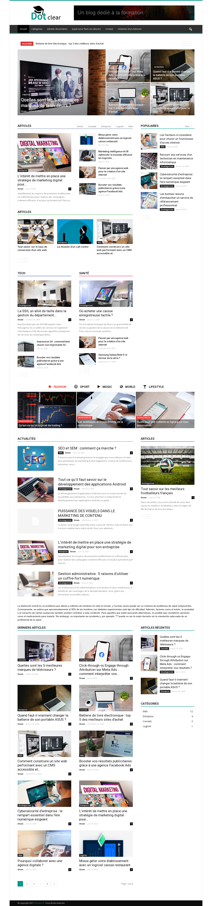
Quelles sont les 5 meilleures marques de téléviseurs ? (40, 668)
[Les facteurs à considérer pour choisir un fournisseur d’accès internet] (149, 141)
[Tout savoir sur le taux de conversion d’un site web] (36, 231)
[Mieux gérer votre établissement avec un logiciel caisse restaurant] (87, 139)
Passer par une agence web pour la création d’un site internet (113, 171)
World (80, 126)
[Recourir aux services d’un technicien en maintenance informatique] (149, 161)
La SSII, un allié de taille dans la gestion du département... (42, 313)
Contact (109, 28)
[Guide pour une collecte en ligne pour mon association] (165, 410)
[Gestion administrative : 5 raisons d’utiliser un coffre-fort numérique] (36, 584)
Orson (24, 111)
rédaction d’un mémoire (130, 28)
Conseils (26, 95)
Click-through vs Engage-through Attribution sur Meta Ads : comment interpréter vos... (104, 670)
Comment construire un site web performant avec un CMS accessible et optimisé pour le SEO (87, 43)
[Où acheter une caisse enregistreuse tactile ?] (106, 293)
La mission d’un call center (73, 246)
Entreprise (159, 67)
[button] (190, 29)
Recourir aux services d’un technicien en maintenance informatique (176, 158)
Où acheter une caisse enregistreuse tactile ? (96, 313)
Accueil (23, 28)
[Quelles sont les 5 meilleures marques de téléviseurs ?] (62, 87)
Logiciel (119, 126)
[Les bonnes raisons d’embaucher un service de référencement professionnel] (149, 200)
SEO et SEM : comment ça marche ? (87, 448)
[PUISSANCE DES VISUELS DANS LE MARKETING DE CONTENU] (36, 521)
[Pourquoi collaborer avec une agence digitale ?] (44, 843)
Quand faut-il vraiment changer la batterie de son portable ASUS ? (43, 717)
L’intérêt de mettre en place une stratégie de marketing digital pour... (42, 180)
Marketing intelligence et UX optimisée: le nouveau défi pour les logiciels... (115, 154)
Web (156, 97)
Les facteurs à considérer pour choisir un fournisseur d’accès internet (176, 138)
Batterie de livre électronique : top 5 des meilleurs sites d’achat (105, 717)
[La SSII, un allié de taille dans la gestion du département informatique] (44, 293)
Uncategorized (116, 64)
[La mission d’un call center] (75, 231)
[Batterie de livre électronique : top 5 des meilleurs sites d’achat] (128, 99)
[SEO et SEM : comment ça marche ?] (36, 458)
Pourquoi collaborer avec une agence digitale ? (40, 863)
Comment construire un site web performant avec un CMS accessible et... (114, 250)
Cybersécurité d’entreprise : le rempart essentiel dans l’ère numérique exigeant (177, 178)
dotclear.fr (39, 903)
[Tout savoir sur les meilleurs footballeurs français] (167, 465)
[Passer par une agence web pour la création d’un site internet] (87, 172)
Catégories (36, 28)
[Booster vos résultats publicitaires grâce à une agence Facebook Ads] (87, 189)
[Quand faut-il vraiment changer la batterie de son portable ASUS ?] (172, 65)
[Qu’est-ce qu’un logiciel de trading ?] (47, 410)
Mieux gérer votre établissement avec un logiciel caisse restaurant (114, 138)
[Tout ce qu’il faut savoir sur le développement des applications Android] (36, 489)
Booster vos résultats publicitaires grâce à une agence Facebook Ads (111, 188)
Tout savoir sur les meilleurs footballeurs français (163, 491)
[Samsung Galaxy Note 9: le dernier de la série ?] (87, 359)
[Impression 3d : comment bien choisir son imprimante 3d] (26, 345)
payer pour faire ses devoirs (86, 28)
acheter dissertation (57, 28)
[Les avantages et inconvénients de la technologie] (106, 410)
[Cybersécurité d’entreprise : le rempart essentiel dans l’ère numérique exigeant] (149, 180)
